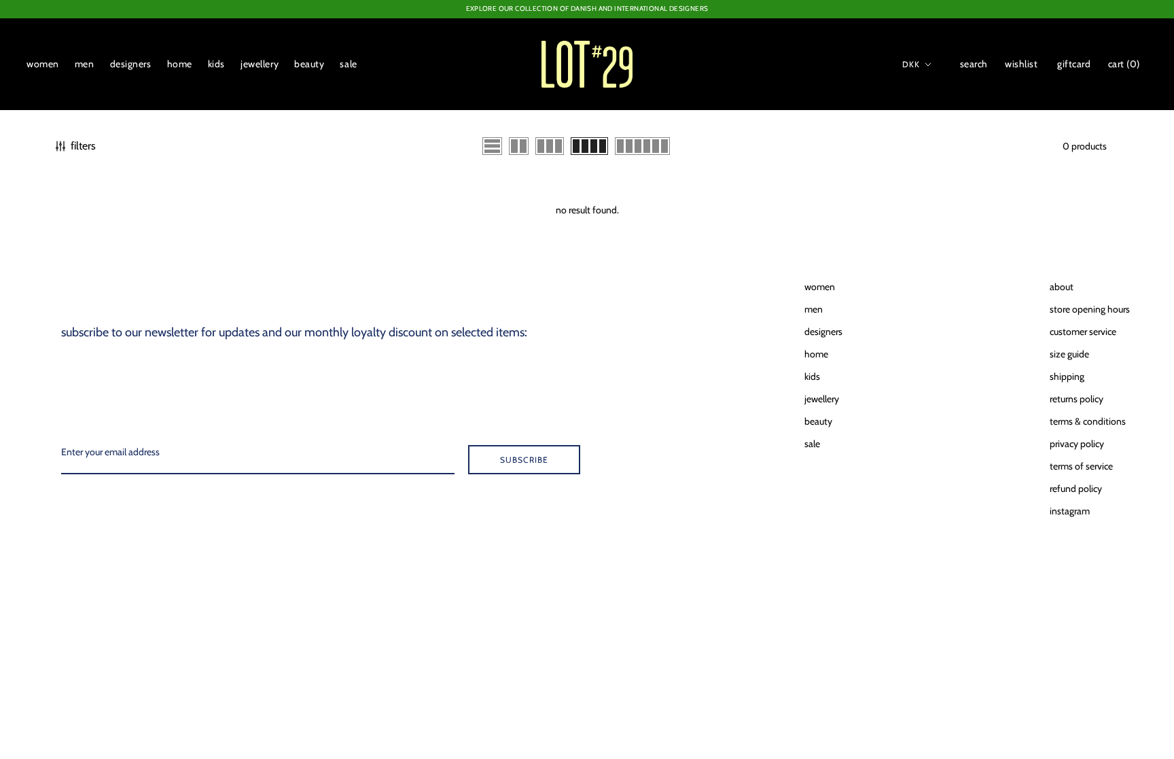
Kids (216, 64)
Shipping (1067, 376)
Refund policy (1076, 488)
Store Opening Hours (1090, 309)
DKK (911, 64)
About (1061, 287)
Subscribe (524, 460)
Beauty (309, 64)
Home (179, 64)
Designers (131, 64)
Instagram (1070, 511)
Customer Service (1083, 331)
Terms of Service (1081, 466)
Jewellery (260, 64)
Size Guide (1069, 354)
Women (42, 64)
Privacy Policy (1077, 444)
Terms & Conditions (1088, 421)
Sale (348, 64)
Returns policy (1076, 399)
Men (84, 64)
